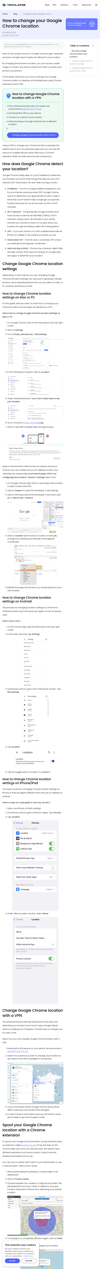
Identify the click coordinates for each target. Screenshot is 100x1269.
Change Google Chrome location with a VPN (33, 135)
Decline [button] (28, 1261)
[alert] (20, 1253)
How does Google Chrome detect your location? (78, 54)
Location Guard (28, 1145)
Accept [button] (12, 1261)
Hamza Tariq (10, 32)
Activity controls (30, 422)
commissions (22, 44)
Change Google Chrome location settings (81, 62)
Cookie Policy (27, 1256)
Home (5, 14)
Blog (16, 14)
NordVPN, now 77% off (31, 109)
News (47, 5)
